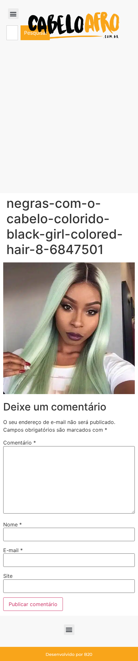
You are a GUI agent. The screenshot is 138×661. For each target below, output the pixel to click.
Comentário (19, 442)
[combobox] (12, 32)
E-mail (13, 550)
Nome (12, 524)
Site (8, 575)
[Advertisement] (69, 121)
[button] (13, 13)
